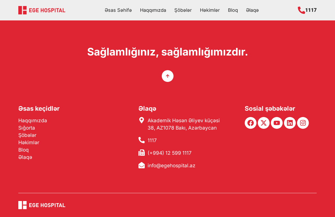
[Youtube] (277, 123)
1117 (311, 10)
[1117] (301, 10)
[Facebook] (250, 123)
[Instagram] (303, 123)
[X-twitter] (264, 123)
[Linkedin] (290, 123)
